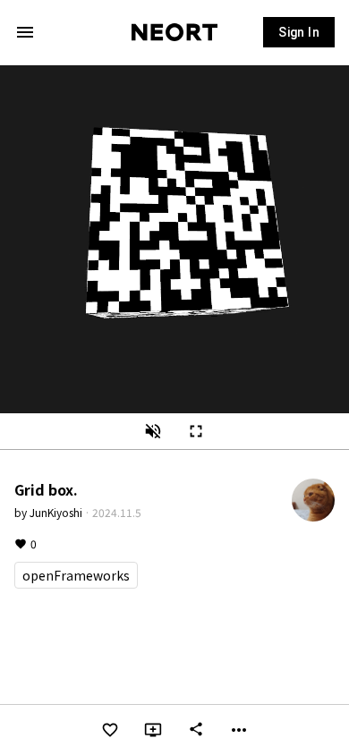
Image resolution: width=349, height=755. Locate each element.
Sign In (298, 32)
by (48, 512)
